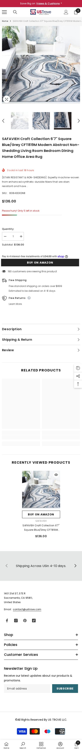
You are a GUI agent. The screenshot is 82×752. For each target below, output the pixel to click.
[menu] (4, 12)
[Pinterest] (25, 620)
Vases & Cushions (48, 3)
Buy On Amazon (41, 263)
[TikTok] (34, 620)
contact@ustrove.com (27, 609)
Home (5, 21)
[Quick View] (56, 475)
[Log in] (66, 12)
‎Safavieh (41, 521)
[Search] (15, 12)
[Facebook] (7, 620)
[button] (3, 121)
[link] (21, 437)
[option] (41, 65)
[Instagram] (16, 620)
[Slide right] (75, 566)
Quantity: (8, 229)
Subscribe (65, 689)
